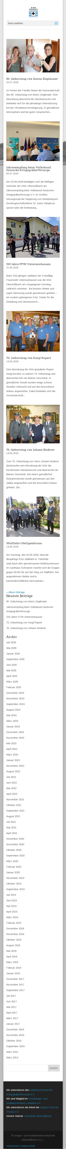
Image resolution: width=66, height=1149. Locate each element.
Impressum (12, 1145)
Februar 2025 (13, 687)
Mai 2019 (11, 906)
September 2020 (15, 855)
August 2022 (13, 771)
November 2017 (15, 984)
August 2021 (13, 816)
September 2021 (15, 810)
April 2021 (11, 833)
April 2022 (11, 793)
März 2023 (12, 754)
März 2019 (12, 917)
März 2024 (12, 720)
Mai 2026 (11, 647)
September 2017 (15, 990)
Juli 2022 (11, 777)
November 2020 (15, 844)
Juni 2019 (11, 900)
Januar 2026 (13, 653)
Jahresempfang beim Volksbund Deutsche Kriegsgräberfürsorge (28, 169)
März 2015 (12, 1051)
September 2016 (15, 1046)
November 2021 (15, 799)
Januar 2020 (13, 872)
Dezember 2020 (15, 838)
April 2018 (11, 956)
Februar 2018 (13, 967)
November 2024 (15, 698)
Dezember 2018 (15, 928)
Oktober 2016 (13, 1040)
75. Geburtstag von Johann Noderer (30, 449)
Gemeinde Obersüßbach (37, 1115)
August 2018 (13, 945)
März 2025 (12, 681)
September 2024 (15, 704)
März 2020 (12, 861)
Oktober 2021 (13, 805)
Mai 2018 (11, 950)
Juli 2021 (11, 821)
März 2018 (12, 962)
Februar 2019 (13, 922)
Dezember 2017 (15, 978)
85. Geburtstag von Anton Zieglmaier (32, 78)
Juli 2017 (11, 995)
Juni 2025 (11, 664)
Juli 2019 (11, 894)
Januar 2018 (13, 973)
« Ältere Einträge (15, 592)
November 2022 (15, 765)
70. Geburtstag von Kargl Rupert (28, 358)
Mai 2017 (11, 1007)
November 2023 (15, 737)
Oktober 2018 (13, 939)
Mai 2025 (11, 670)
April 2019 (11, 911)
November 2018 (15, 934)
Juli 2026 (11, 642)
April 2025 (11, 676)
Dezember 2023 (15, 732)
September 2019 (15, 889)
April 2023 (11, 748)
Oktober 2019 (13, 883)
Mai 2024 (11, 715)
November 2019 (15, 877)
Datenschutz (28, 1145)
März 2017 (12, 1018)
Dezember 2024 (15, 692)
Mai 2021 (11, 827)
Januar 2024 (13, 726)
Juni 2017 (11, 1001)
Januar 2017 (13, 1023)
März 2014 (12, 1057)
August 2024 (13, 709)
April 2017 (11, 1012)
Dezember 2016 (15, 1029)
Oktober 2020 (13, 849)
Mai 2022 (11, 788)
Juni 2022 (11, 782)
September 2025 (15, 659)
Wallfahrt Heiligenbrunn (24, 543)
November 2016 (15, 1035)
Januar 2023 (13, 760)
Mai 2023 (11, 743)
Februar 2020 (13, 866)
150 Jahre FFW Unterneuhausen (28, 264)
